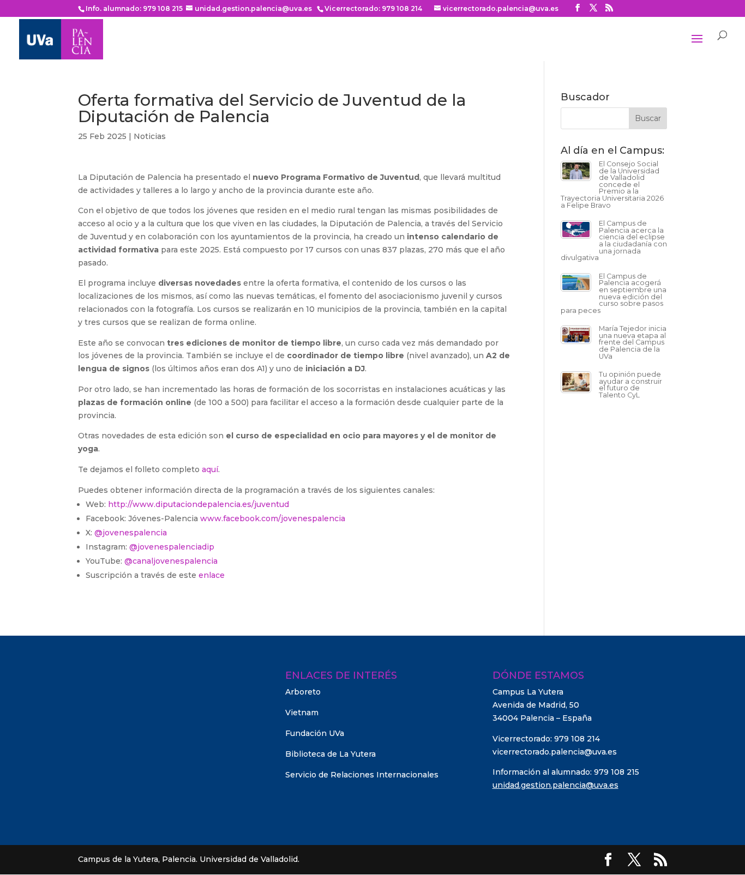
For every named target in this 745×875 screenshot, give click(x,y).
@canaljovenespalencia (171, 561)
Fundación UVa (314, 733)
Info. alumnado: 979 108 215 (134, 8)
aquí (210, 469)
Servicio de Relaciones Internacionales (361, 775)
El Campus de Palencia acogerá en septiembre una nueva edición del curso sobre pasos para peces (613, 293)
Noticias (150, 136)
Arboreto (303, 692)
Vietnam (302, 712)
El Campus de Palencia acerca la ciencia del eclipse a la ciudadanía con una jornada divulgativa (614, 240)
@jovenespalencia (130, 533)
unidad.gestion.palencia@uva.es (555, 785)
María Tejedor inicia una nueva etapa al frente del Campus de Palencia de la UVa (632, 342)
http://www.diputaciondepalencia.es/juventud (198, 504)
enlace (212, 575)
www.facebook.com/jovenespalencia (272, 518)
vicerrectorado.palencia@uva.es (554, 752)
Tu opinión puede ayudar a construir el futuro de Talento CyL (630, 384)
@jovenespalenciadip (171, 547)
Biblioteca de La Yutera (330, 754)
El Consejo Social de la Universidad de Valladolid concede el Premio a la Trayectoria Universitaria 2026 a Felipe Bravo (612, 184)
